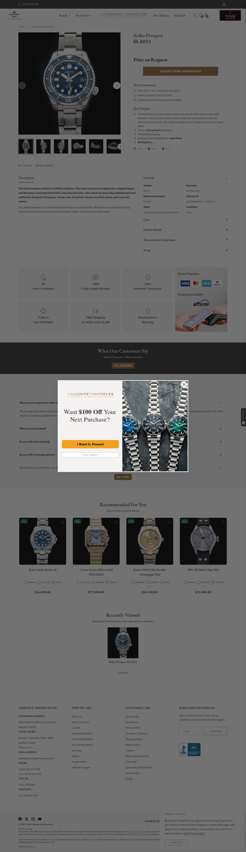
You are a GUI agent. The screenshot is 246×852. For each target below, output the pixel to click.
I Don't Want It (90, 455)
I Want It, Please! (90, 444)
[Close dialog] (184, 384)
